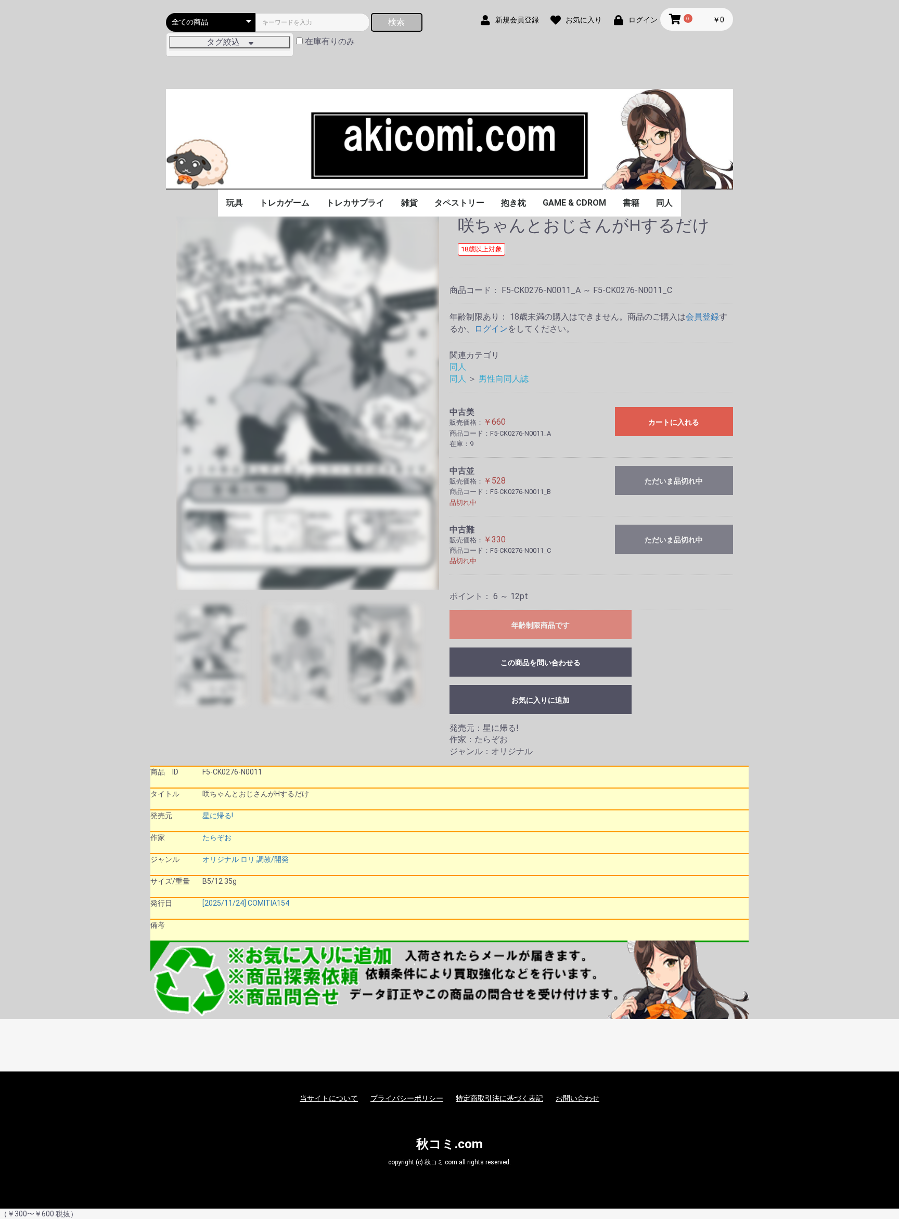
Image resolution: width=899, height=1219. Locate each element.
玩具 (234, 203)
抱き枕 (513, 203)
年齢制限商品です (540, 625)
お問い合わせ (577, 1098)
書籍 (631, 203)
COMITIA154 (268, 903)
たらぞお (217, 837)
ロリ (247, 859)
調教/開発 (272, 859)
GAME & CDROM (574, 203)
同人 (664, 203)
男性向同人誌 (504, 379)
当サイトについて (329, 1098)
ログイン (491, 329)
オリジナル (220, 859)
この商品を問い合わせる (540, 662)
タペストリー (459, 203)
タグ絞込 (227, 41)
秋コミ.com (449, 1144)
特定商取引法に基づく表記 (499, 1098)
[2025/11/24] (224, 903)
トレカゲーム (285, 203)
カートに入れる (673, 422)
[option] (307, 403)
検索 (396, 22)
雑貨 (409, 203)
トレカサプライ (355, 203)
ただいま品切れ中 (674, 481)
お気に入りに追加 (540, 700)
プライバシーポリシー (406, 1098)
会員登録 (702, 317)
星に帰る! (217, 815)
